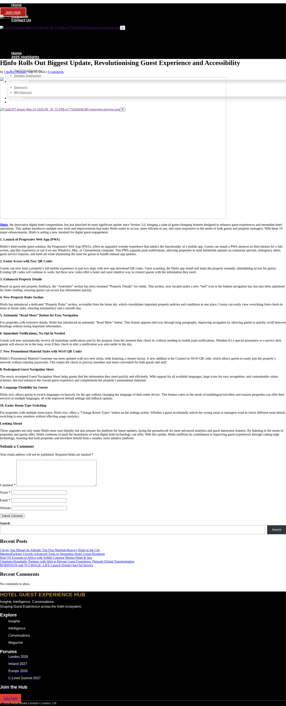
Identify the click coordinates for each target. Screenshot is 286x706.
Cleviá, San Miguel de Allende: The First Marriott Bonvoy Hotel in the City (50, 550)
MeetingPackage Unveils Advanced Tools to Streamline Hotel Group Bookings (52, 554)
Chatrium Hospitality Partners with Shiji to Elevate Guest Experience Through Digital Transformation (67, 561)
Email (5, 500)
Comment (7, 485)
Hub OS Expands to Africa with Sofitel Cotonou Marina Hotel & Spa (46, 557)
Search (5, 523)
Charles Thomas (15, 72)
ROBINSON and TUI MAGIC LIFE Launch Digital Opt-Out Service (46, 565)
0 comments (56, 72)
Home (16, 5)
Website (5, 508)
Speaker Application (27, 75)
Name (5, 492)
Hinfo (4, 224)
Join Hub (13, 12)
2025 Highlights (25, 57)
